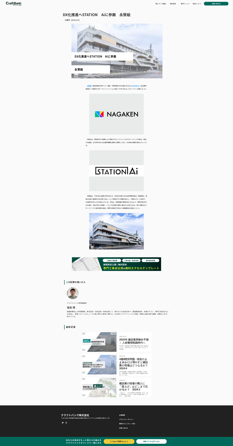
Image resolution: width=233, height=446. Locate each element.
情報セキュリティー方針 (127, 424)
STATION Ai (135, 86)
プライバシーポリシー (126, 419)
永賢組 (89, 86)
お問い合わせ (123, 428)
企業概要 (122, 415)
